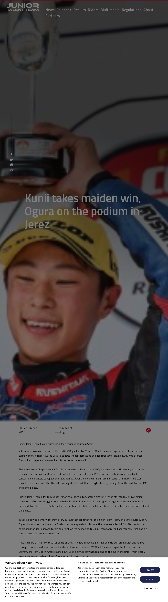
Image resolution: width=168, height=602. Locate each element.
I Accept (150, 570)
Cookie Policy (32, 596)
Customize (150, 588)
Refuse (150, 579)
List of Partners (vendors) (90, 585)
